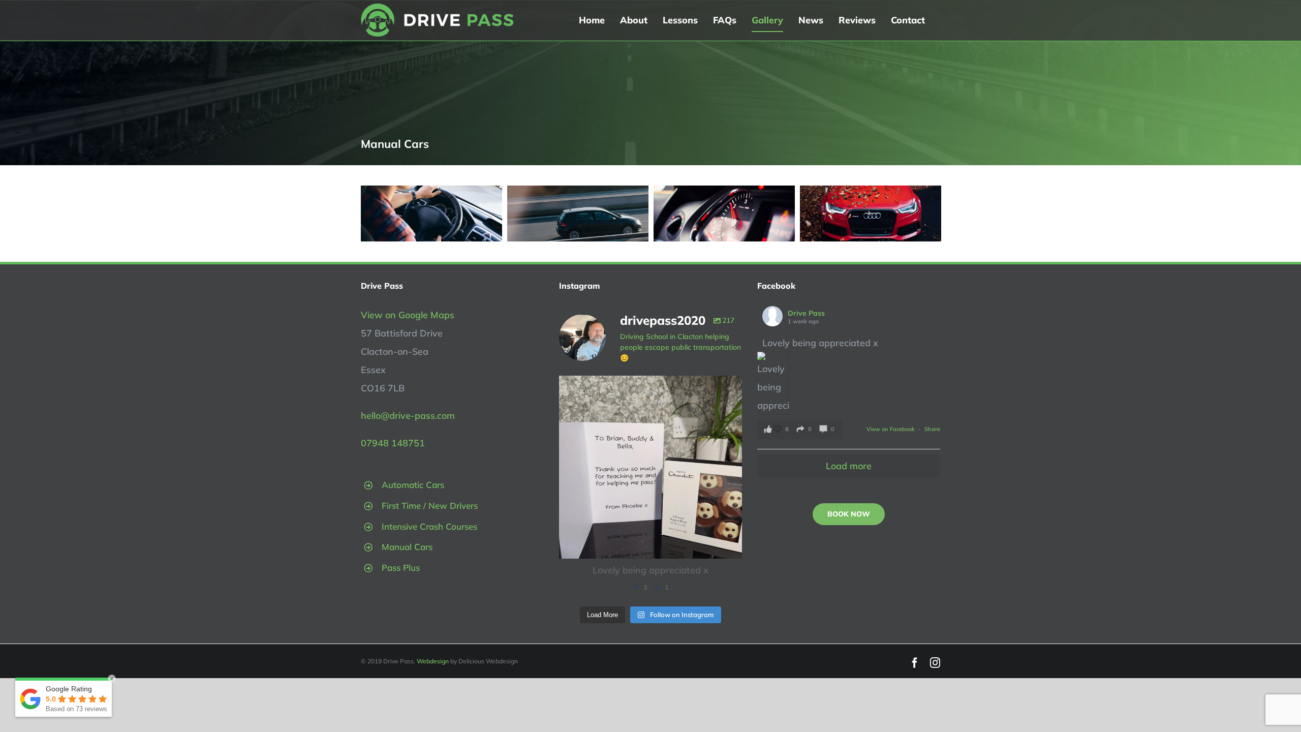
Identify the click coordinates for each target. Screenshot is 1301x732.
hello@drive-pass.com (408, 415)
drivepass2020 (648, 385)
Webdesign (433, 661)
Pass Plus (401, 567)
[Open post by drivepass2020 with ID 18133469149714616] (650, 467)
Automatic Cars (413, 484)
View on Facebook (891, 429)
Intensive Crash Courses (429, 526)
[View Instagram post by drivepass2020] (732, 546)
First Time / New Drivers (430, 505)
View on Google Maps (407, 315)
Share (932, 429)
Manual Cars (407, 546)
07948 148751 (393, 443)
